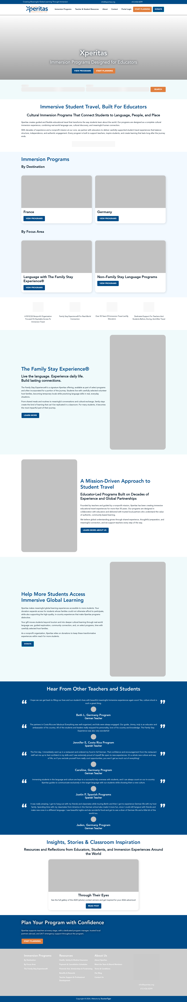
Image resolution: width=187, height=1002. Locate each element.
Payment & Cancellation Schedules (73, 964)
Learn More (30, 415)
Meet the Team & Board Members (108, 964)
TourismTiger (106, 999)
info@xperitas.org (108, 2)
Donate (158, 9)
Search (158, 89)
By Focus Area (30, 964)
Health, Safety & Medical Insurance (73, 960)
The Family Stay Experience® (36, 969)
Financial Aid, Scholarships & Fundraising (75, 969)
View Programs (82, 71)
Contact (114, 9)
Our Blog (98, 973)
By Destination (30, 960)
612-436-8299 (137, 2)
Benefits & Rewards (67, 973)
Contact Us (99, 977)
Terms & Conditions (102, 969)
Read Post (93, 906)
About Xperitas (101, 960)
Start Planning (142, 9)
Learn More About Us (94, 530)
